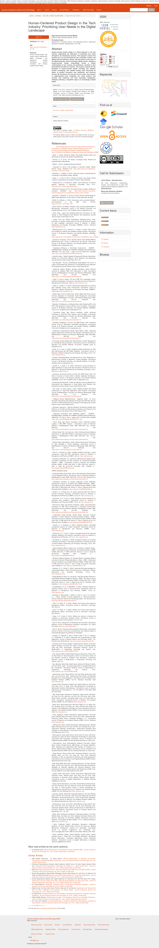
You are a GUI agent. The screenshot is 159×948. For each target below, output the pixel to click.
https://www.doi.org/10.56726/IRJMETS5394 (64, 671)
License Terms (76, 929)
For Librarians (105, 247)
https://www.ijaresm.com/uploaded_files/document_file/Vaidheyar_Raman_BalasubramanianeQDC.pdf (81, 237)
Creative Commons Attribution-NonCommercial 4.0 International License (73, 131)
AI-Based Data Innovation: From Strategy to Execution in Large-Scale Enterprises (71, 897)
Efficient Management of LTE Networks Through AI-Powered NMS (63, 850)
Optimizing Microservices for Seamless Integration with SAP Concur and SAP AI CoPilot (65, 869)
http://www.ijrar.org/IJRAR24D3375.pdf (81, 522)
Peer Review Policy (103, 925)
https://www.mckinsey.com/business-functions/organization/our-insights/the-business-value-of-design (74, 192)
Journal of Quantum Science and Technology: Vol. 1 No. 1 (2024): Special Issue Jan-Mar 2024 (64, 867)
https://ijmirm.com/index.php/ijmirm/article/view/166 (66, 276)
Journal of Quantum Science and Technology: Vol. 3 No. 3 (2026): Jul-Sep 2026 (63, 895)
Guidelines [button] (76, 10)
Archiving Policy (87, 929)
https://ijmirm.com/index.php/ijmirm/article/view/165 (66, 449)
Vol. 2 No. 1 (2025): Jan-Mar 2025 (53, 16)
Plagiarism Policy (50, 929)
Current (47, 10)
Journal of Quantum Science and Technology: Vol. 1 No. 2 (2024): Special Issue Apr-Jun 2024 (59, 899)
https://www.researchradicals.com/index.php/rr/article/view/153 (70, 439)
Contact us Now (49, 934)
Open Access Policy (89, 925)
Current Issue (48, 925)
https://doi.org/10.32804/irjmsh (67, 626)
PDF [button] (39, 37)
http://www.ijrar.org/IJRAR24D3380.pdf (63, 555)
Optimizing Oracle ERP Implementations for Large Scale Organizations (69, 875)
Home (31, 16)
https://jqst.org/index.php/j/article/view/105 (64, 600)
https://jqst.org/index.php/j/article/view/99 (81, 641)
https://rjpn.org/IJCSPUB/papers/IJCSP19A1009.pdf (67, 253)
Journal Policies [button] (64, 10)
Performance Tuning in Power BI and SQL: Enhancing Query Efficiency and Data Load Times (60, 881)
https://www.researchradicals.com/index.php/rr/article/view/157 (70, 479)
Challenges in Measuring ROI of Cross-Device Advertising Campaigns (67, 884)
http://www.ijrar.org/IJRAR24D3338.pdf (81, 489)
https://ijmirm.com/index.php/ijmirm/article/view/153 (66, 396)
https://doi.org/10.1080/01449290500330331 (65, 186)
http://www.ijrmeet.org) (58, 227)
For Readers (105, 239)
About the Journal (36, 925)
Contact (99, 10)
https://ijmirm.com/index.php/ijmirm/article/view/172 (66, 320)
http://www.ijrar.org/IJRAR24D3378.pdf (71, 584)
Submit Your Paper (88, 10)
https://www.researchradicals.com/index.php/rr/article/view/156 (70, 429)
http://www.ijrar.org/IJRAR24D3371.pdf (74, 565)
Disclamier (78, 925)
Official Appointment (37, 929)
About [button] (39, 10)
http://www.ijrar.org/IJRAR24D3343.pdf (63, 468)
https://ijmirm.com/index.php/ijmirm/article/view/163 (66, 301)
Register (148, 6)
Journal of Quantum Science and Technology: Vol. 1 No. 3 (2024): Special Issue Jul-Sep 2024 (64, 850)
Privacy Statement (63, 929)
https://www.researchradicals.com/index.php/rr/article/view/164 (70, 512)
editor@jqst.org (34, 940)
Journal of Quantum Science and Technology (17, 10)
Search (151, 10)
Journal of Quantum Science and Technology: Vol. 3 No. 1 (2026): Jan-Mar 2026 (64, 903)
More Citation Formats (61, 99)
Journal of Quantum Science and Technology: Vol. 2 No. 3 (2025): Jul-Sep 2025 (64, 870)
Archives (54, 10)
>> (45, 905)
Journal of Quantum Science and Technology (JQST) (43, 919)
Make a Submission (106, 203)
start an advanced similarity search (47, 908)
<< (29, 905)
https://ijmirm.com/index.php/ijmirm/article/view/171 (66, 338)
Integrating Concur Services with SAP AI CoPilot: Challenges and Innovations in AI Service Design (64, 889)
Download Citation (76, 99)
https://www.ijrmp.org (81, 283)
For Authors (104, 243)
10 (42, 905)
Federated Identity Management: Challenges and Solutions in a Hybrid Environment (62, 866)
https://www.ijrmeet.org (66, 291)
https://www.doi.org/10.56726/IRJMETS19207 (65, 651)
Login (156, 6)
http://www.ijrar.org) (57, 681)
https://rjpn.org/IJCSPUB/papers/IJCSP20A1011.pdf (67, 419)
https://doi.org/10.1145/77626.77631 (62, 204)
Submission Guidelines (101, 929)
